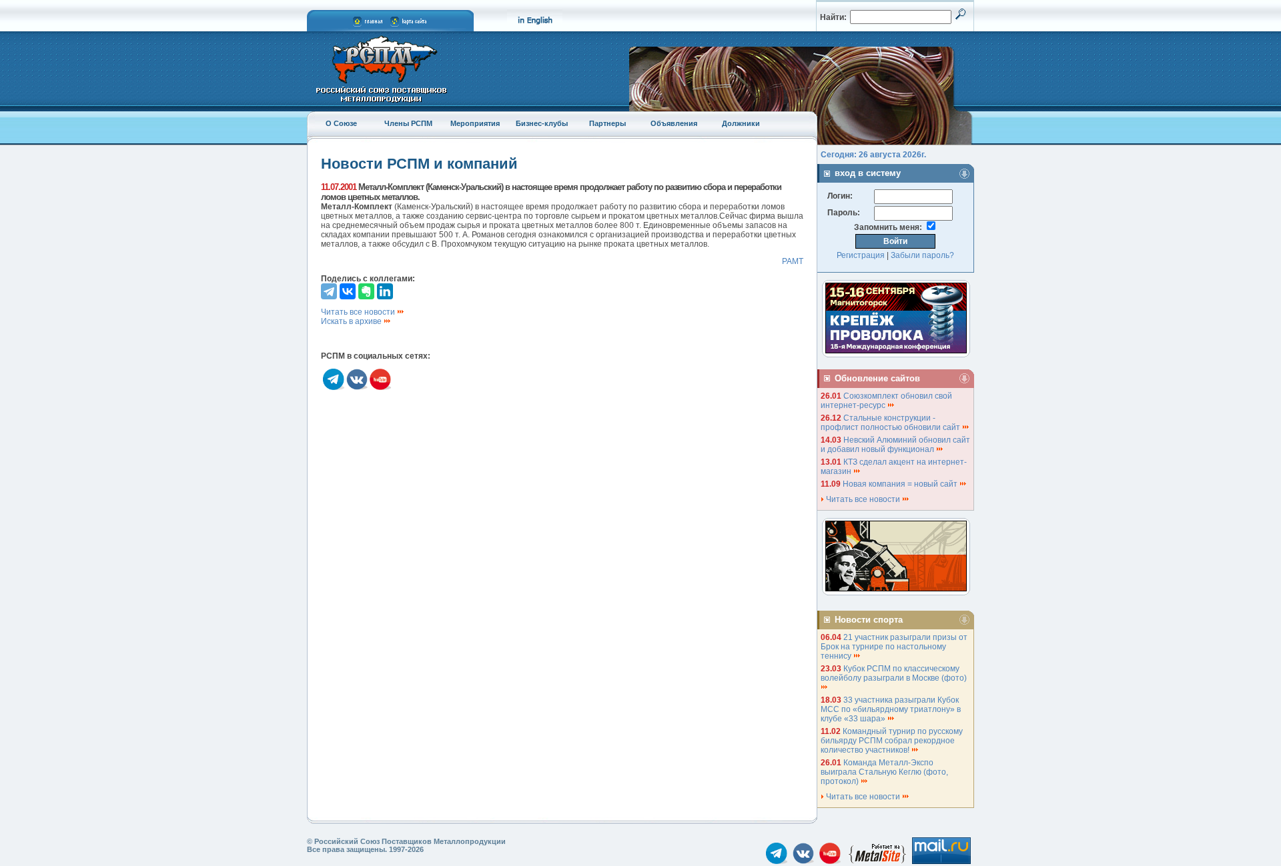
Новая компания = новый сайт (901, 484)
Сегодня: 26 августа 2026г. (873, 154)
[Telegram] (329, 291)
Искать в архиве (352, 321)
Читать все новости (359, 312)
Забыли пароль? (922, 255)
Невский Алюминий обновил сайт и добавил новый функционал (895, 444)
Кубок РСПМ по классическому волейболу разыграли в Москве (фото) (895, 673)
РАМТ (792, 261)
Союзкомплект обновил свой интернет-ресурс (886, 400)
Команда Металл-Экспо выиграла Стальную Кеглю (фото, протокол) (884, 772)
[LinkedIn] (385, 291)
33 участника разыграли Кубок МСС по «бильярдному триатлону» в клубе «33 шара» (891, 709)
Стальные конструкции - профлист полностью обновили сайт (891, 422)
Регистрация (861, 255)
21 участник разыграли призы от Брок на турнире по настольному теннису (894, 647)
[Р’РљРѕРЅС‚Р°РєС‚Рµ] (348, 291)
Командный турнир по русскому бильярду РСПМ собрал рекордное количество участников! (892, 741)
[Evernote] (366, 291)
